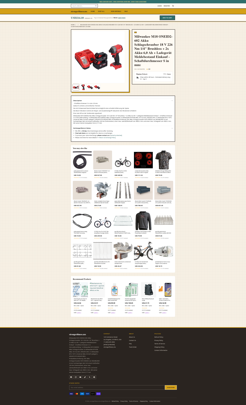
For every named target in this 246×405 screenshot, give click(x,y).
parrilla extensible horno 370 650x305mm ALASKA (102, 262)
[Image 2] (83, 87)
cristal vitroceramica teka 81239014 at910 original (141, 171)
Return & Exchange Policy (107, 137)
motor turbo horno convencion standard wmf (123, 262)
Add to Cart (167, 18)
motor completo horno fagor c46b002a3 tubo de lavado (101, 202)
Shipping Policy (159, 347)
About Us (132, 337)
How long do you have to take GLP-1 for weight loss (80, 299)
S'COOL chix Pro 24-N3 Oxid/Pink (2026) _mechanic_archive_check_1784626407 (123, 171)
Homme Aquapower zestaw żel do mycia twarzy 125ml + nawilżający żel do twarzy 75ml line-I (130, 299)
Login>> (79, 312)
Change (169, 74)
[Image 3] (90, 87)
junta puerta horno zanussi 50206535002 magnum (81, 171)
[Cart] (173, 6)
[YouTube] (80, 377)
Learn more (121, 18)
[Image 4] (97, 87)
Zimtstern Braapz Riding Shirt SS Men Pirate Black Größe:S (163, 171)
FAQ (130, 344)
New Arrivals (116, 11)
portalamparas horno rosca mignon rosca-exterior (162, 262)
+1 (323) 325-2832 (109, 342)
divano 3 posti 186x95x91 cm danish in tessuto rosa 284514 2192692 (82, 202)
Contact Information (160, 350)
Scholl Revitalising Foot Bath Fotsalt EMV (114, 299)
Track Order (133, 347)
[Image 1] (76, 87)
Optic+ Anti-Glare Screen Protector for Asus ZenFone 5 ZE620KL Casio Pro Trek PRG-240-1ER (165, 299)
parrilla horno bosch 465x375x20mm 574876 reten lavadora (123, 232)
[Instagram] (76, 377)
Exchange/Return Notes (82, 128)
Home (93, 11)
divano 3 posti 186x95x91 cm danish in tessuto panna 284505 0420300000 (102, 171)
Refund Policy (158, 337)
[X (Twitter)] (89, 377)
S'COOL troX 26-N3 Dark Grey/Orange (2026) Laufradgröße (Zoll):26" (141, 262)
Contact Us (132, 340)
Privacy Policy (158, 340)
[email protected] (116, 135)
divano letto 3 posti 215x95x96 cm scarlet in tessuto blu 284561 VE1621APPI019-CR (143, 202)
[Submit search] (96, 6)
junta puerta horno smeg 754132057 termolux (80, 232)
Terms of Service (159, 344)
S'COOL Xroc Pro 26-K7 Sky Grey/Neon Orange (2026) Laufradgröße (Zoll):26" (101, 232)
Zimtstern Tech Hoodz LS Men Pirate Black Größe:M (143, 232)
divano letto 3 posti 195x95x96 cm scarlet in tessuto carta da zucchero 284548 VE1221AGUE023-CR (163, 202)
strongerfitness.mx (79, 11)
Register (167, 6)
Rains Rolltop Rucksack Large (148, 299)
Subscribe (171, 387)
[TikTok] (85, 377)
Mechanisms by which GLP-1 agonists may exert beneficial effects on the (97, 299)
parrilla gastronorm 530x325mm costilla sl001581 (163, 232)
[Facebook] (71, 377)
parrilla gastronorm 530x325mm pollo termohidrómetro (79, 262)
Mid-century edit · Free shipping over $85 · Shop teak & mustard (123, 1)
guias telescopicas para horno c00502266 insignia (123, 202)
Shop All (101, 11)
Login (159, 6)
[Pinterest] (94, 377)
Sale (126, 11)
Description (77, 100)
